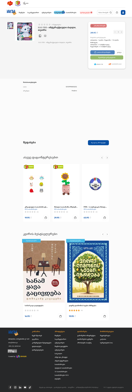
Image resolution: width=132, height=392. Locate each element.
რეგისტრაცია (105, 335)
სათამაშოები (60, 364)
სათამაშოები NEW (62, 375)
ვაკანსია (35, 339)
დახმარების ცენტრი (85, 339)
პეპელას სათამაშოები (63, 368)
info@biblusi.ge (13, 342)
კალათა (103, 339)
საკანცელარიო (60, 339)
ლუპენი (58, 379)
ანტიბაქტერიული (61, 361)
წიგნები (58, 335)
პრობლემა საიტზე (84, 343)
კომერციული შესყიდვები (41, 343)
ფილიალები (36, 346)
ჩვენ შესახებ (37, 335)
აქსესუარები (59, 343)
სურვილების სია (106, 343)
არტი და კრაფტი (61, 357)
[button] (12, 12)
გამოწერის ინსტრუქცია (86, 335)
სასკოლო (58, 354)
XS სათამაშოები (31, 209)
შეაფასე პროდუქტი (98, 143)
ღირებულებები (38, 350)
